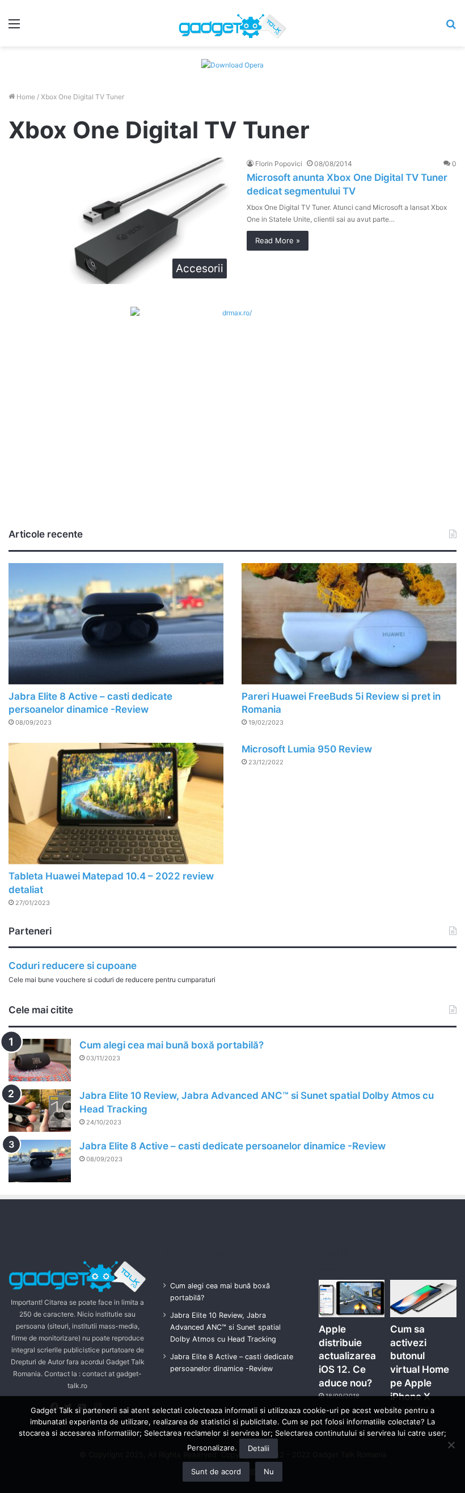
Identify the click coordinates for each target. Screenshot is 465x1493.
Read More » (277, 240)
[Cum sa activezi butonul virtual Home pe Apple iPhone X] (423, 1298)
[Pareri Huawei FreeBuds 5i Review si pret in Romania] (349, 623)
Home (25, 96)
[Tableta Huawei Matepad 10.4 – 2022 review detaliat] (116, 803)
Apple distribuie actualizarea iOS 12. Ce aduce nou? (347, 1356)
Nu (269, 1471)
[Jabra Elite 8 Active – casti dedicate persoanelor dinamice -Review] (116, 623)
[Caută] (450, 27)
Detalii (258, 1448)
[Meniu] (14, 27)
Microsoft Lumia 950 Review (307, 749)
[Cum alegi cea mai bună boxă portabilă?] (40, 1060)
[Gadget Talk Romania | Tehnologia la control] (232, 23)
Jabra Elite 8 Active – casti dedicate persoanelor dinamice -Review (232, 1146)
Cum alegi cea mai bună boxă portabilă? (171, 1045)
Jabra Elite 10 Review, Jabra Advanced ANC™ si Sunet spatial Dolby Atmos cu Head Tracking (225, 1327)
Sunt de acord (216, 1471)
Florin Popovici (278, 163)
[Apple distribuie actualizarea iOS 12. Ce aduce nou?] (352, 1298)
